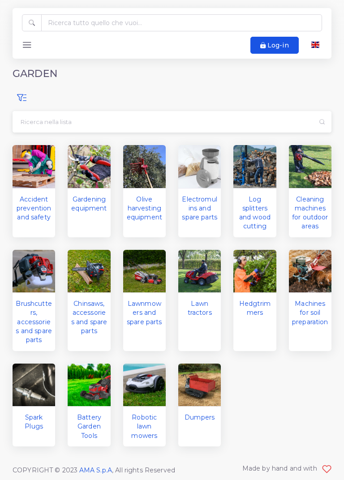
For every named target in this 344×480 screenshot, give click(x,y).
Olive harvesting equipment (144, 208)
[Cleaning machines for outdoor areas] (310, 166)
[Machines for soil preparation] (310, 271)
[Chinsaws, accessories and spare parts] (89, 271)
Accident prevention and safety (34, 208)
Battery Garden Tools (89, 426)
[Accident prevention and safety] (34, 166)
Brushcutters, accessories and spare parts (34, 322)
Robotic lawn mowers (144, 426)
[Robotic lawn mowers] (144, 385)
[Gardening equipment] (89, 166)
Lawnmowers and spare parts (144, 313)
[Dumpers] (199, 385)
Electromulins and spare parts (199, 208)
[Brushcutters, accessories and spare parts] (34, 271)
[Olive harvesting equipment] (144, 166)
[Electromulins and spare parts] (199, 166)
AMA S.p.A (95, 470)
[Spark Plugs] (34, 385)
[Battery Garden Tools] (89, 385)
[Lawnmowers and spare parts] (144, 271)
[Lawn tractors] (199, 271)
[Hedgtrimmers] (254, 271)
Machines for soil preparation (310, 313)
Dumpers (200, 417)
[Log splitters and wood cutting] (254, 166)
